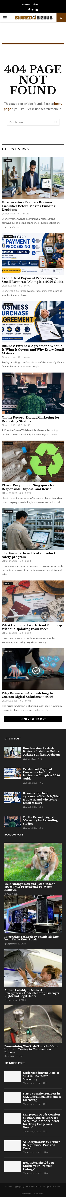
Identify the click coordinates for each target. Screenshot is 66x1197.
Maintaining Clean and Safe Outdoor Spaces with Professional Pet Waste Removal (29, 886)
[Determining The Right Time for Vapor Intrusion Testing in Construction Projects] (33, 1024)
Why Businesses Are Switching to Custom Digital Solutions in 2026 (27, 695)
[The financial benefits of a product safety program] (33, 529)
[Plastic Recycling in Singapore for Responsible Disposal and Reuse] (33, 461)
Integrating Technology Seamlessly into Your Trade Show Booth (31, 938)
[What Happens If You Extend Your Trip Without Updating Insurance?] (33, 601)
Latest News (15, 149)
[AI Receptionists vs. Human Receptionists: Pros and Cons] (12, 1145)
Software (8, 651)
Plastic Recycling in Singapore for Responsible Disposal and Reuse (28, 487)
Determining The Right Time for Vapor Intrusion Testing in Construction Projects (31, 1049)
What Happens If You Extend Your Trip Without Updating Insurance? (32, 627)
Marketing (8, 376)
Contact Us (25, 4)
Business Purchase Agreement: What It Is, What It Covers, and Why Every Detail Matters (33, 349)
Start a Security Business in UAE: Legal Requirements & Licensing (42, 1097)
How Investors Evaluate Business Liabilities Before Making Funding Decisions (28, 206)
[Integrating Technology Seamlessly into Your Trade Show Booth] (33, 914)
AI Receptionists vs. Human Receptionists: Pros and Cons (41, 1145)
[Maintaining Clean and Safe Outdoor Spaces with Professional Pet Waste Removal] (33, 862)
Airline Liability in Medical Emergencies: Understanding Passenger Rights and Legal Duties (31, 993)
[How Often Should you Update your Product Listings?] (12, 1166)
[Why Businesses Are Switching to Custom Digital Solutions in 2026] (33, 669)
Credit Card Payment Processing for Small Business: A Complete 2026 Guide (33, 280)
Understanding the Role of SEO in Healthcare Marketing (41, 1076)
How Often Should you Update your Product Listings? (38, 1166)
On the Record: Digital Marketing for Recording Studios (30, 419)
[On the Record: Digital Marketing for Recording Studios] (33, 393)
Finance (7, 161)
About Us (37, 4)
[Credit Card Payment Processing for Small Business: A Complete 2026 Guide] (33, 254)
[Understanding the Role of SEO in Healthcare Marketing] (12, 1076)
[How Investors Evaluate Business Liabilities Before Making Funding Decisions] (33, 178)
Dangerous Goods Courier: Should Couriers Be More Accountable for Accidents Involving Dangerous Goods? (41, 1121)
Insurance (8, 584)
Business (8, 236)
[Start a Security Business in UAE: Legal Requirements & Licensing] (12, 1097)
